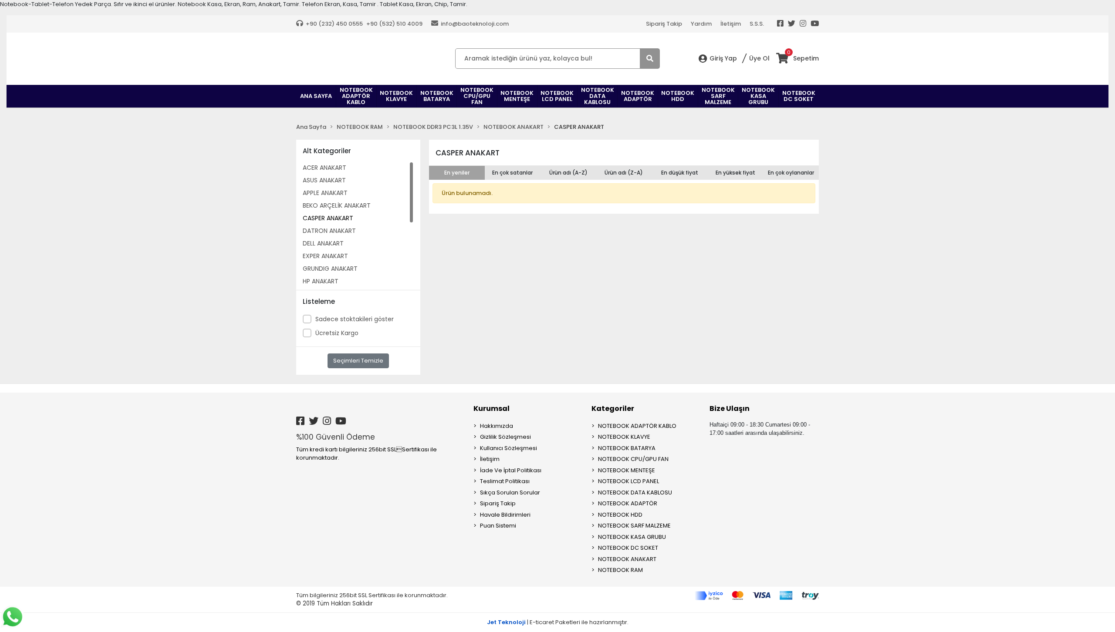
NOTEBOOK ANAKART (627, 559)
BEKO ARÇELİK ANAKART (337, 205)
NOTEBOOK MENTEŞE (626, 470)
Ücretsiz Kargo (336, 333)
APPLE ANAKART (325, 192)
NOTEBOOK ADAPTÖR (627, 503)
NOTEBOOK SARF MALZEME (634, 525)
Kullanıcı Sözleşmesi (508, 448)
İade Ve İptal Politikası (510, 470)
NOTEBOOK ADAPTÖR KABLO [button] (356, 96)
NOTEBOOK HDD (620, 515)
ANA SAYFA (316, 96)
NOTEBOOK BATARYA (626, 448)
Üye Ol (759, 58)
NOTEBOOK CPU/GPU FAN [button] (476, 96)
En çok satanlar (512, 172)
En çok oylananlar (791, 172)
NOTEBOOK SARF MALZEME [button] (718, 96)
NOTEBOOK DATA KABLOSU (635, 492)
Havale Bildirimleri (505, 515)
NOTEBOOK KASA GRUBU (632, 537)
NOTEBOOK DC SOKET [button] (798, 96)
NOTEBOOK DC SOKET (628, 548)
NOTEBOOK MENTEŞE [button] (517, 96)
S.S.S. (757, 24)
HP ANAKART (320, 281)
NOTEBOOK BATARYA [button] (436, 96)
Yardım (701, 24)
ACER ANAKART (324, 167)
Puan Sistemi (498, 525)
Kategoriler (612, 408)
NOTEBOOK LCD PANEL (628, 481)
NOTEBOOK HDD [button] (677, 96)
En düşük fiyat (679, 172)
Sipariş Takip (664, 24)
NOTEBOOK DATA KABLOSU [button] (597, 96)
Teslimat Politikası (505, 481)
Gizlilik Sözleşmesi (505, 437)
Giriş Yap (723, 58)
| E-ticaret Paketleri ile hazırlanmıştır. (557, 622)
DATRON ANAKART (329, 230)
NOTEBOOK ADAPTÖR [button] (637, 96)
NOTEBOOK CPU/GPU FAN (633, 459)
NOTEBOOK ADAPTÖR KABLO (637, 426)
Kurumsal (491, 408)
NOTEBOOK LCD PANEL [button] (557, 96)
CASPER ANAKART (328, 218)
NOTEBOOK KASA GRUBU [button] (758, 96)
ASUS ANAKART (324, 180)
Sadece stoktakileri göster (354, 319)
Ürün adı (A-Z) (568, 172)
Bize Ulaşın (730, 408)
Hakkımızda (496, 426)
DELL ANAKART (323, 243)
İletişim (730, 24)
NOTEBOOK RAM (620, 570)
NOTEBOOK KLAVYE (624, 437)
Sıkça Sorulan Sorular (510, 492)
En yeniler (457, 172)
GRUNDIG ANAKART (330, 268)
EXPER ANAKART (325, 256)
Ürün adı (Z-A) (624, 172)
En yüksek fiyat (735, 172)
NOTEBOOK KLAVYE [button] (396, 96)
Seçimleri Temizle (358, 360)
